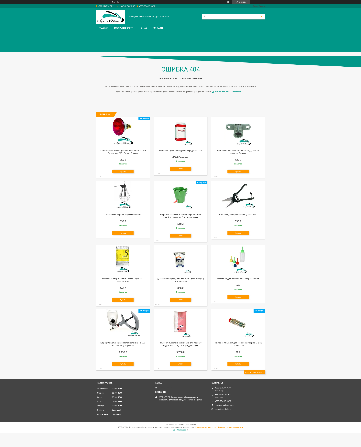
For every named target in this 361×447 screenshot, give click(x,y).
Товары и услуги (123, 28)
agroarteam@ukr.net (223, 409)
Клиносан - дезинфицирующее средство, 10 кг (180, 150)
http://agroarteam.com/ (224, 405)
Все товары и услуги (253, 372)
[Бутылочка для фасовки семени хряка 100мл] (238, 259)
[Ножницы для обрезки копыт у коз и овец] (238, 195)
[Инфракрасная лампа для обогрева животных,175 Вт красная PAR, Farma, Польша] (123, 131)
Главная (103, 28)
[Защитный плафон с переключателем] (123, 195)
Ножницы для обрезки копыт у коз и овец (238, 214)
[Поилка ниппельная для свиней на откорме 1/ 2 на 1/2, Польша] (238, 323)
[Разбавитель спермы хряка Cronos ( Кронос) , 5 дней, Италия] (123, 259)
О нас (144, 28)
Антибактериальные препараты (229, 92)
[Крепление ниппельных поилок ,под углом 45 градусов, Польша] (238, 131)
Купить (123, 171)
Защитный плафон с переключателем (123, 214)
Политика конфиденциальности (230, 427)
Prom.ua (193, 425)
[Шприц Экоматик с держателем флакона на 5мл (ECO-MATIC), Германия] (123, 323)
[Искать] (262, 16)
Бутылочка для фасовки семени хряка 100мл (238, 279)
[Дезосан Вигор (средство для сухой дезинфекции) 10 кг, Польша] (180, 259)
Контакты (158, 28)
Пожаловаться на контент (205, 427)
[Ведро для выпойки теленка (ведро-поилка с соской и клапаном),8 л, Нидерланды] (180, 195)
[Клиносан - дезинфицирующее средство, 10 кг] (180, 131)
